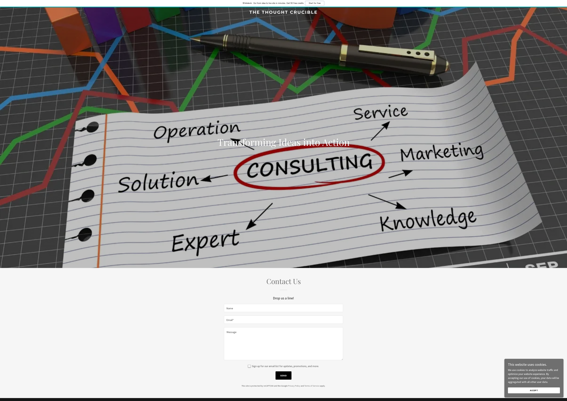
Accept (534, 390)
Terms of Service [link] (312, 385)
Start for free (315, 3)
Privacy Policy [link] (294, 385)
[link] (283, 12)
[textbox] (283, 308)
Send (283, 375)
